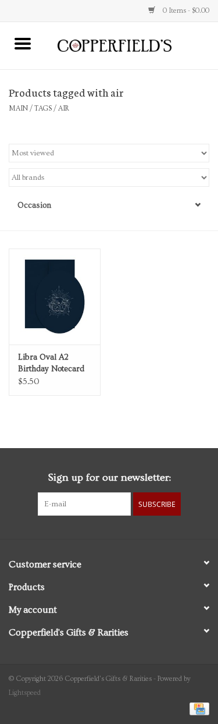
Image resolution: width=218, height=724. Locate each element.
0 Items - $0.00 (185, 11)
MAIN (18, 108)
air (63, 108)
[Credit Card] (197, 707)
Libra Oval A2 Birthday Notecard (51, 363)
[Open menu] (22, 43)
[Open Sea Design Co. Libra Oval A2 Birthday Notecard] (55, 297)
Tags (43, 108)
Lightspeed (25, 693)
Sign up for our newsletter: (109, 477)
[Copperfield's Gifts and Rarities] (131, 44)
